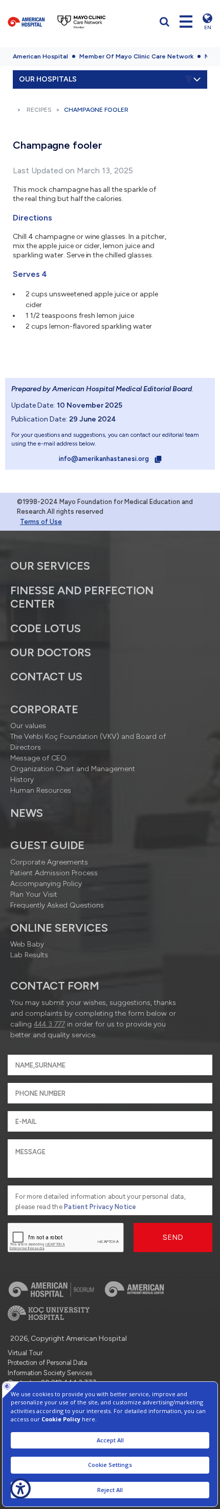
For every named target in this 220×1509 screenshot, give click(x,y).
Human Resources (40, 790)
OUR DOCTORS (50, 652)
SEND (173, 1237)
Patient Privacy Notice (100, 1207)
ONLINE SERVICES (59, 928)
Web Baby (27, 944)
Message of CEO (38, 758)
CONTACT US (46, 676)
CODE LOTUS (45, 628)
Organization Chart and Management (72, 768)
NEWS (26, 813)
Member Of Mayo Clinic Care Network (136, 56)
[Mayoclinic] (81, 21)
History (22, 779)
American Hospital (40, 56)
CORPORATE (44, 709)
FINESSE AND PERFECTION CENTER (81, 597)
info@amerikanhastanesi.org (104, 458)
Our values (28, 725)
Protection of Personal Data (47, 1362)
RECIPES (39, 109)
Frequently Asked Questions (57, 905)
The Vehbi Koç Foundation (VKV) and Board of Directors (88, 742)
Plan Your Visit (33, 894)
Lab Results (29, 955)
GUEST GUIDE (47, 845)
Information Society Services (50, 1373)
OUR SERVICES (50, 566)
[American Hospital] (26, 22)
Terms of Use (41, 522)
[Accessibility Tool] (20, 1488)
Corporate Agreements (49, 862)
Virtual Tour (25, 1353)
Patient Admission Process (54, 873)
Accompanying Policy (46, 883)
